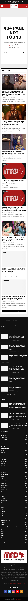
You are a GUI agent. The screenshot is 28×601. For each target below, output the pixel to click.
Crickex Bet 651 (4, 474)
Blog (5, 1)
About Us (9, 1)
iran (2, 505)
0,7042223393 (4, 439)
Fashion (3, 487)
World (3, 518)
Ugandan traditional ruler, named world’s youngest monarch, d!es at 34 (13, 152)
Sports (2, 531)
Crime (2, 476)
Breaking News (4, 461)
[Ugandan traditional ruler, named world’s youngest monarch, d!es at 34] (14, 142)
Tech (2, 537)
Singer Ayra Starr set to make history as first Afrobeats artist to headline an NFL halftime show (13, 269)
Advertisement (16, 1)
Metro (2, 507)
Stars (2, 533)
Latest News (6, 70)
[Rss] (21, 591)
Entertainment (5, 75)
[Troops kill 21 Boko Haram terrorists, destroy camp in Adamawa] (14, 171)
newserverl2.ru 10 (5, 520)
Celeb (4, 252)
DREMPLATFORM (19, 599)
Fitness (2, 491)
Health (2, 496)
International (5, 191)
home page (7, 45)
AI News (3, 452)
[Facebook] (5, 591)
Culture (2, 478)
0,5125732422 (4, 437)
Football (3, 494)
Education (3, 483)
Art (1, 454)
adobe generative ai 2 (6, 448)
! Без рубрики (4, 435)
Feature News (4, 489)
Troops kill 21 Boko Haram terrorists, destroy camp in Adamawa (13, 181)
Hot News (3, 498)
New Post (3, 511)
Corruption (3, 472)
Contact (21, 1)
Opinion (3, 522)
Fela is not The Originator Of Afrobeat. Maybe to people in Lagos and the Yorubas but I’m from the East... (13, 298)
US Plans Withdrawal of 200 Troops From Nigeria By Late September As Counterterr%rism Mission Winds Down (14, 209)
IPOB (2, 502)
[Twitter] (9, 591)
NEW (2, 509)
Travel (2, 539)
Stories (2, 535)
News (2, 513)
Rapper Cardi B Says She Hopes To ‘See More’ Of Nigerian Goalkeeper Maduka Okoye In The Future (13, 239)
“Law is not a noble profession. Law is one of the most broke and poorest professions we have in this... (13, 123)
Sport (2, 529)
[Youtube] (17, 591)
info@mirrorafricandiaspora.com (17, 583)
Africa (4, 135)
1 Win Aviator (4, 444)
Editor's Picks (4, 481)
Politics (4, 515)
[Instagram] (13, 591)
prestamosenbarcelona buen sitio (9, 526)
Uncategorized (6, 105)
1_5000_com (4, 446)
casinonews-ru (4, 467)
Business (3, 463)
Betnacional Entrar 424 (6, 457)
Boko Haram (5, 164)
